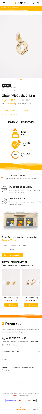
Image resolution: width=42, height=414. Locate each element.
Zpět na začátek (21, 409)
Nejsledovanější (14, 262)
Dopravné (11, 104)
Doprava (25, 110)
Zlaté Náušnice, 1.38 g (11, 298)
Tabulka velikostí (10, 110)
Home (3, 7)
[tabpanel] (21, 46)
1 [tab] (21, 79)
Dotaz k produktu (11, 114)
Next (39, 282)
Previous (3, 282)
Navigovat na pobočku (12, 255)
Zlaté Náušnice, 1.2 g (31, 298)
